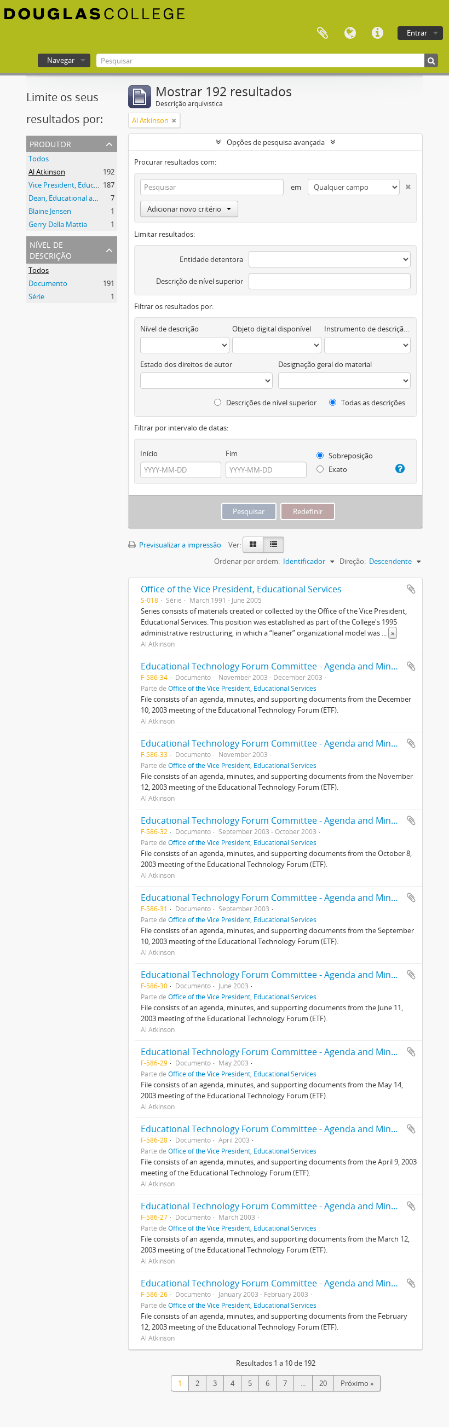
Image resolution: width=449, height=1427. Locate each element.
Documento (47, 283)
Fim (232, 453)
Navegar (60, 60)
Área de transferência (322, 33)
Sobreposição (350, 456)
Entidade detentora (211, 259)
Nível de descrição (51, 249)
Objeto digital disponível (271, 329)
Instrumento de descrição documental (367, 329)
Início (149, 453)
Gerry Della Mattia (57, 224)
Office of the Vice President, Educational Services (241, 589)
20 (323, 1383)
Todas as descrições (372, 402)
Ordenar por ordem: (247, 561)
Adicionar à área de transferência (411, 589)
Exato (337, 469)
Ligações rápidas (377, 33)
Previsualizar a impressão (179, 545)
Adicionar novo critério (184, 209)
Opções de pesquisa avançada (276, 142)
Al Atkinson (46, 172)
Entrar (417, 33)
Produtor (50, 143)
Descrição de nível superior (199, 281)
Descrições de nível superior (270, 402)
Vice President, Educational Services (86, 185)
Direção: (352, 561)
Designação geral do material (325, 364)
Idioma (350, 33)
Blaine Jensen (49, 211)
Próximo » (357, 1383)
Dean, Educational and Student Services (92, 198)
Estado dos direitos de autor (186, 364)
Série (36, 296)
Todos (38, 159)
